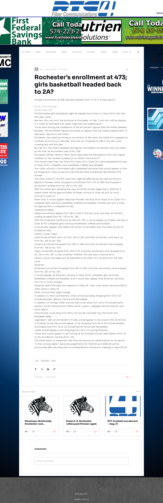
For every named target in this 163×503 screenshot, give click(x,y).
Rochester (51, 51)
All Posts (26, 51)
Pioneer (91, 51)
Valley (64, 51)
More (125, 51)
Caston (103, 51)
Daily (38, 51)
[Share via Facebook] (35, 369)
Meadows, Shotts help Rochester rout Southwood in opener (38, 422)
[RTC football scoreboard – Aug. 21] (122, 406)
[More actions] (127, 69)
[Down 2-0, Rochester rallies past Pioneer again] (81, 406)
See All (138, 391)
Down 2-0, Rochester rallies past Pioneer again (81, 422)
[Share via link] (54, 369)
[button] (138, 52)
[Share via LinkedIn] (48, 369)
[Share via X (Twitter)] (42, 369)
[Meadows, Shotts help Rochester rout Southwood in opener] (40, 406)
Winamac (77, 51)
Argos (115, 51)
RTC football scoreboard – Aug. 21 (122, 422)
